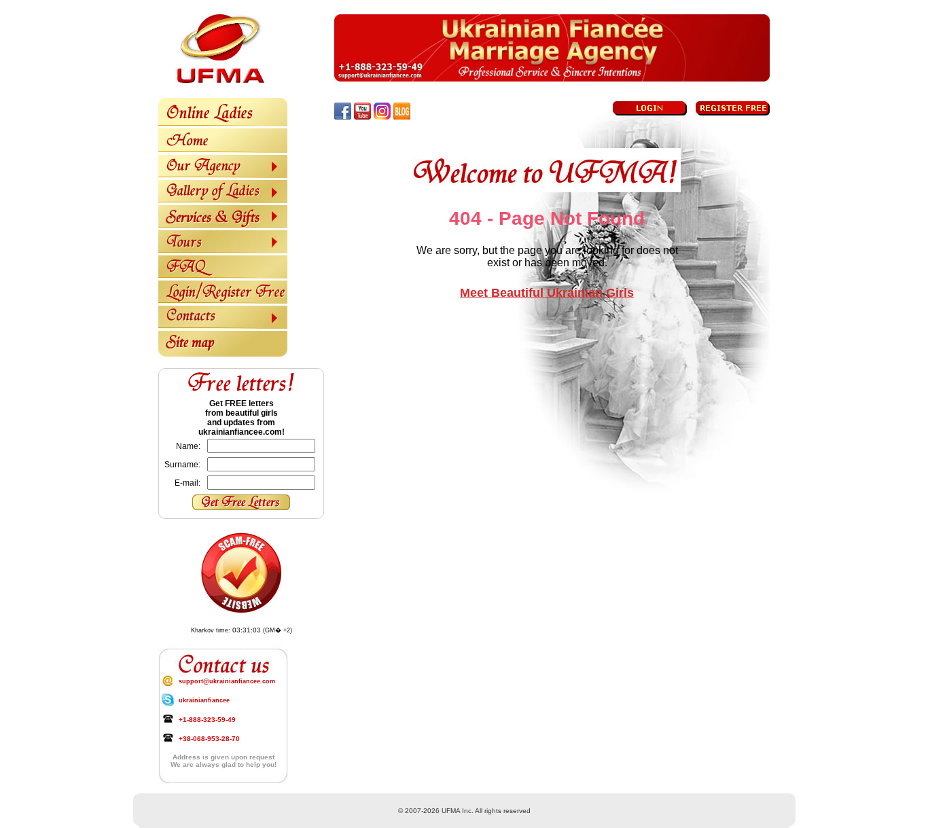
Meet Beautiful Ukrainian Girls (547, 293)
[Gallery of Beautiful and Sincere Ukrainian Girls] (222, 200)
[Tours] (222, 250)
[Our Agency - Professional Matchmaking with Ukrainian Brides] (222, 175)
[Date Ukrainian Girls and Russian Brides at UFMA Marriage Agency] (222, 150)
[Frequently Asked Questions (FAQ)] (222, 276)
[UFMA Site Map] (222, 354)
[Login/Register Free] (222, 301)
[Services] (222, 225)
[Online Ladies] (222, 123)
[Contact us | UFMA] (222, 326)
